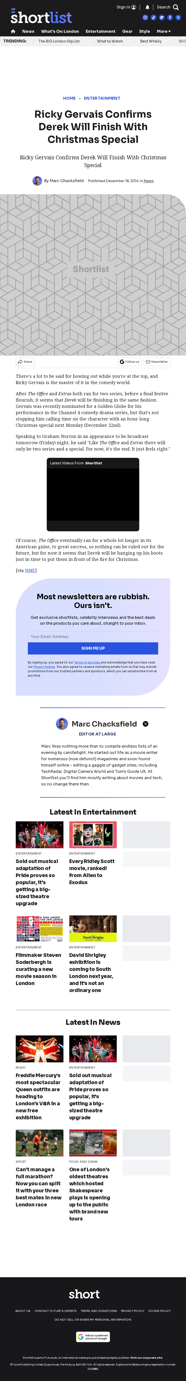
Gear (127, 31)
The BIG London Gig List (59, 41)
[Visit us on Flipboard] (162, 17)
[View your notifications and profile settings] (147, 7)
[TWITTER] (147, 724)
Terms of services (87, 662)
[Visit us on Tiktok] (153, 17)
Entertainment (101, 31)
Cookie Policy (159, 1311)
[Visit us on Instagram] (145, 17)
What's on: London (60, 31)
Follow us (132, 361)
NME (30, 570)
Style (144, 31)
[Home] (13, 32)
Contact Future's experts (56, 1311)
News (28, 31)
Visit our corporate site (146, 1357)
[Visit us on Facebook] (170, 17)
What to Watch (110, 41)
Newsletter (159, 361)
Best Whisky (151, 41)
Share (28, 361)
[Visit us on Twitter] (178, 17)
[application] (93, 494)
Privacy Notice (44, 667)
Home (69, 98)
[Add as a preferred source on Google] (93, 1337)
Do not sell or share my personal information (93, 1319)
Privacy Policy (132, 1311)
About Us (23, 1311)
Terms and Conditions (99, 1311)
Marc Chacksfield (67, 180)
